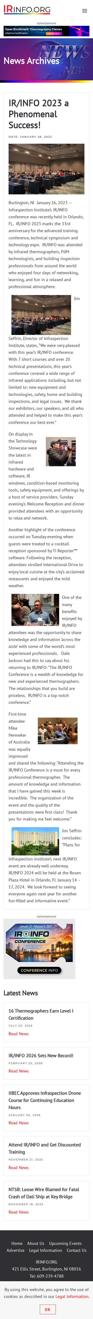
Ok (48, 1309)
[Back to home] (27, 9)
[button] (84, 10)
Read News (19, 1033)
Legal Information (45, 1250)
